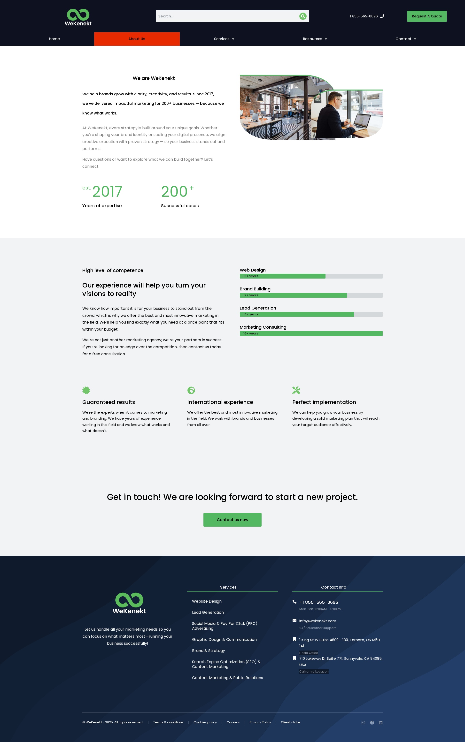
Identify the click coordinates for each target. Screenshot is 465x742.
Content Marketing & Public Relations (227, 678)
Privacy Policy (260, 722)
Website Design (207, 601)
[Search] (303, 16)
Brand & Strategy (208, 650)
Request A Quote (427, 16)
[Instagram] (363, 723)
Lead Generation (208, 612)
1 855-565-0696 (364, 16)
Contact (403, 38)
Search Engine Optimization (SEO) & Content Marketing (226, 664)
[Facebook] (372, 723)
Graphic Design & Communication (224, 639)
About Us (136, 38)
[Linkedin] (381, 723)
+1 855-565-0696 (318, 602)
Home (54, 38)
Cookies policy (205, 722)
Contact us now (232, 519)
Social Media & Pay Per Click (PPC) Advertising (224, 626)
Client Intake (290, 722)
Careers (233, 722)
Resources (312, 38)
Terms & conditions (168, 722)
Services (222, 38)
